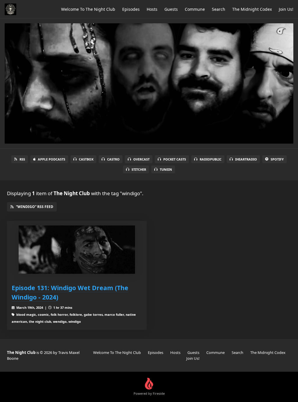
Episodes (131, 9)
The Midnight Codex (252, 9)
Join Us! (286, 9)
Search (218, 9)
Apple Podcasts (51, 159)
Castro (113, 159)
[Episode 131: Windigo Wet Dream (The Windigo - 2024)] (77, 249)
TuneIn (166, 169)
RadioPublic (210, 159)
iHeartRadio (246, 159)
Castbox (86, 159)
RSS (22, 159)
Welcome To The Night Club (88, 9)
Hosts (152, 9)
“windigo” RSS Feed (34, 206)
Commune (195, 9)
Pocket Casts (174, 159)
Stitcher (139, 169)
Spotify (277, 159)
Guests (171, 9)
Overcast (141, 159)
